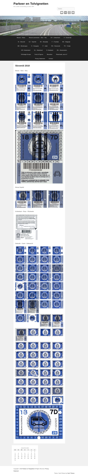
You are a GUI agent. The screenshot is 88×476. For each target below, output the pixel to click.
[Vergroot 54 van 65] (37, 380)
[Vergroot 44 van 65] (61, 353)
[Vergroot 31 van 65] (49, 316)
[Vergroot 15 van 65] (49, 275)
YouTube (61, 12)
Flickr (65, 12)
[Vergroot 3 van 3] (61, 192)
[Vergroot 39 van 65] (49, 344)
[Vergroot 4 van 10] (28, 94)
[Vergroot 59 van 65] (49, 389)
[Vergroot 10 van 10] (61, 132)
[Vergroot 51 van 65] (49, 371)
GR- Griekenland (25, 50)
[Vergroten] (35, 216)
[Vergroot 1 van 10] (28, 76)
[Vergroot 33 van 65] (24, 330)
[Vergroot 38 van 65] (37, 344)
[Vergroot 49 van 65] (24, 371)
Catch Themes (71, 473)
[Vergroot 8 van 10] (45, 113)
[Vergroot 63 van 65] (49, 398)
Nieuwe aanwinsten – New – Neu (38, 37)
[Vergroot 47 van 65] (49, 362)
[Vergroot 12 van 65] (61, 266)
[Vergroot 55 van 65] (49, 380)
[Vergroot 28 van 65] (61, 302)
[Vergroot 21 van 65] (24, 293)
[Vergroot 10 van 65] (37, 266)
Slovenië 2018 (22, 65)
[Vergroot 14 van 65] (37, 275)
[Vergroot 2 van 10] (45, 76)
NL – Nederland (38, 50)
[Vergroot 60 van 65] (61, 389)
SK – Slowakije (44, 41)
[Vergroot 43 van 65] (49, 353)
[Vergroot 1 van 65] (24, 248)
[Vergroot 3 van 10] (61, 76)
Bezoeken (49, 54)
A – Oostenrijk (67, 37)
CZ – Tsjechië (32, 41)
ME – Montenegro (22, 46)
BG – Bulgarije (66, 41)
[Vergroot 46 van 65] (37, 362)
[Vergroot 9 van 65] (24, 266)
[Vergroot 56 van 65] (61, 380)
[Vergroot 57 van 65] (24, 389)
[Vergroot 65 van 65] (61, 407)
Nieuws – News (21, 37)
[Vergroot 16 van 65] (61, 275)
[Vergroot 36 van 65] (61, 330)
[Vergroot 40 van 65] (61, 344)
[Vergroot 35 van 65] (49, 330)
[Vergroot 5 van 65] (24, 257)
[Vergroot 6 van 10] (61, 94)
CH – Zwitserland (55, 37)
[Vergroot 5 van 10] (45, 94)
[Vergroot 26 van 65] (37, 302)
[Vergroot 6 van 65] (37, 257)
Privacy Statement (40, 58)
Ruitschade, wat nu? (61, 54)
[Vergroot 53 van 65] (24, 380)
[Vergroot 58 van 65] (37, 389)
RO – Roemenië (55, 46)
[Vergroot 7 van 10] (28, 113)
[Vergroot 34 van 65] (37, 330)
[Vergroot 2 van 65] (37, 248)
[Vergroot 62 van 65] (37, 398)
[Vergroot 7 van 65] (49, 257)
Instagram (69, 12)
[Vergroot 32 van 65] (61, 316)
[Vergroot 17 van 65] (24, 284)
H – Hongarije (35, 46)
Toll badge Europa (26, 54)
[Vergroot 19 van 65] (49, 284)
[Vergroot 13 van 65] (24, 275)
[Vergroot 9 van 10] (61, 113)
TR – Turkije (67, 46)
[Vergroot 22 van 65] (37, 293)
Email (73, 12)
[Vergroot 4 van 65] (61, 248)
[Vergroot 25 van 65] (24, 302)
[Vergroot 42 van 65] (37, 353)
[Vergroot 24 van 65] (61, 293)
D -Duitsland (49, 50)
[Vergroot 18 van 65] (37, 284)
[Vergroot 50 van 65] (37, 371)
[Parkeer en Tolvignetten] (44, 26)
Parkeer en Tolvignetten (30, 3)
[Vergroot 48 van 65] (61, 362)
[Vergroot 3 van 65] (49, 248)
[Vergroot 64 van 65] (61, 398)
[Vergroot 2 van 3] (45, 192)
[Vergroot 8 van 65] (61, 257)
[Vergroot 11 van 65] (49, 266)
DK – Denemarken (62, 50)
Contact (51, 58)
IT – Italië (45, 46)
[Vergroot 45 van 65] (24, 362)
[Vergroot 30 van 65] (37, 316)
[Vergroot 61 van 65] (24, 398)
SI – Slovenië (21, 41)
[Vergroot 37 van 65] (24, 344)
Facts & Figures (39, 54)
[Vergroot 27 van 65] (49, 302)
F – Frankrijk (55, 41)
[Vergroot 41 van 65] (24, 353)
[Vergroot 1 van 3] (28, 192)
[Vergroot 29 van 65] (24, 316)
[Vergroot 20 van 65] (61, 284)
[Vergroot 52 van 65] (61, 371)
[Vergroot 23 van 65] (49, 293)
